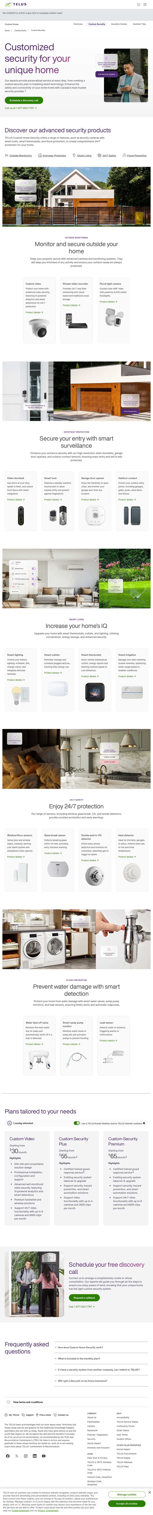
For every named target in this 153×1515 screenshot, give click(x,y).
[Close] (149, 1492)
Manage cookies (126, 1494)
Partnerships (93, 1421)
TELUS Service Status (127, 1421)
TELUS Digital (123, 1457)
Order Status (123, 1430)
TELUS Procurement (126, 1453)
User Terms (122, 1434)
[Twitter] (17, 1456)
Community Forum (125, 1426)
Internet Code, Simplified (99, 1477)
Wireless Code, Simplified (94, 1483)
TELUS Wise (123, 1466)
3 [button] (83, 1171)
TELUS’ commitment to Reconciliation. (41, 1446)
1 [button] (25, 90)
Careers (91, 1426)
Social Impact (94, 1443)
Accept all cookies (127, 1503)
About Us (91, 1417)
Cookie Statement (20, 1510)
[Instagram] (26, 1456)
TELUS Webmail (124, 1462)
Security (91, 1439)
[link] (78, 24)
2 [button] (76, 1156)
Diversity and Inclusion (98, 1447)
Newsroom (92, 1430)
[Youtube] (44, 1456)
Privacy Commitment (48, 1510)
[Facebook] (8, 1456)
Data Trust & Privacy (97, 1457)
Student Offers (124, 1439)
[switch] (76, 1123)
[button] (145, 4)
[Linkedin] (35, 1456)
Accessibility (123, 1417)
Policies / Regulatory (97, 1434)
